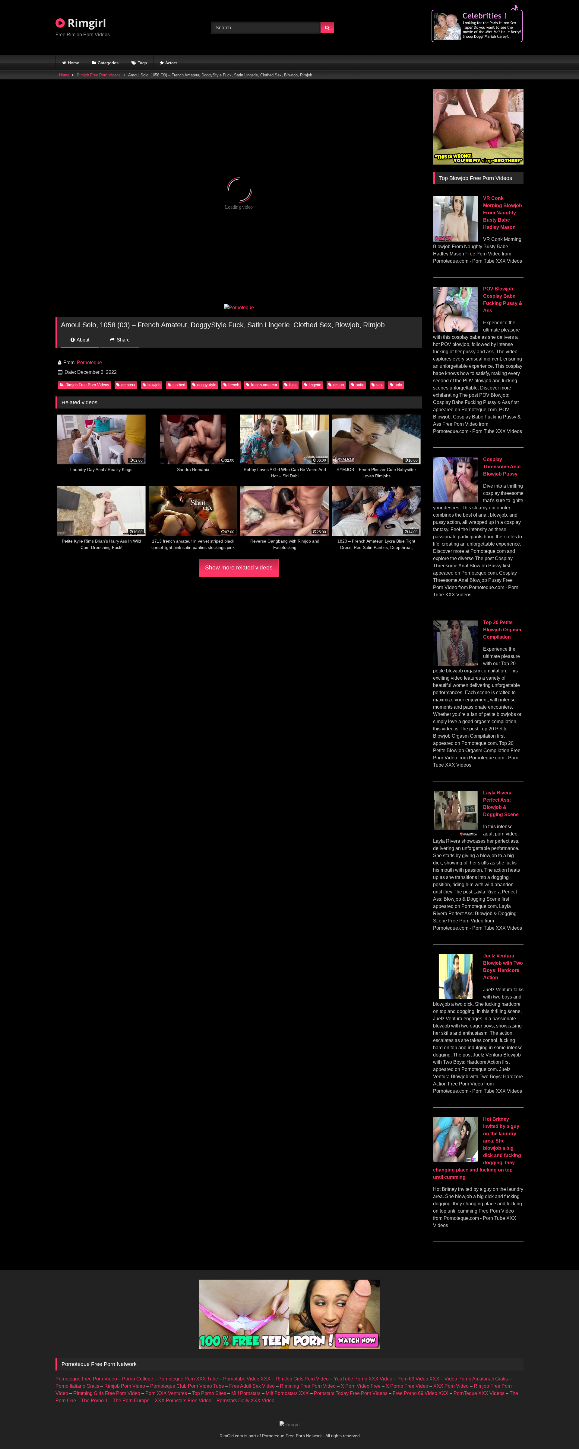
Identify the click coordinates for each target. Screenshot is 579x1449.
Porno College (137, 1378)
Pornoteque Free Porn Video (86, 1378)
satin (360, 385)
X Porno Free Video (407, 1386)
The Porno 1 (94, 1400)
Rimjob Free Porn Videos (99, 75)
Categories (108, 62)
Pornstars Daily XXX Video (245, 1400)
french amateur (264, 385)
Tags (142, 62)
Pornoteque (89, 362)
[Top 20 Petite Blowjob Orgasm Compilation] (455, 664)
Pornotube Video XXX (247, 1378)
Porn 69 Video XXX (418, 1378)
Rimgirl (85, 22)
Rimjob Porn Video (124, 1386)
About (82, 339)
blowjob (153, 385)
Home (73, 62)
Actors (171, 62)
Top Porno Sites (209, 1393)
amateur (128, 385)
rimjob (338, 385)
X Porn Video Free (361, 1386)
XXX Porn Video (451, 1386)
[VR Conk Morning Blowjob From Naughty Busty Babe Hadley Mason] (455, 239)
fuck (293, 385)
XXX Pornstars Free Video (183, 1400)
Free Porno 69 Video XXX (420, 1393)
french (233, 385)
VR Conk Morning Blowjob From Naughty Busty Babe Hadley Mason (502, 213)
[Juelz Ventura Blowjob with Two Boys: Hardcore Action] (455, 997)
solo (398, 385)
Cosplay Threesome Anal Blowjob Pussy (501, 466)
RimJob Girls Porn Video (302, 1378)
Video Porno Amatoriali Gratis (476, 1378)
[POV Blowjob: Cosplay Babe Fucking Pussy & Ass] (455, 330)
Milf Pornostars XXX (287, 1393)
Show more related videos (239, 567)
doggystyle (206, 385)
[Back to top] (560, 1431)
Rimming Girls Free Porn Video (106, 1393)
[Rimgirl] (290, 1424)
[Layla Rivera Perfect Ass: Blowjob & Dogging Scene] (455, 834)
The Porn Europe (131, 1400)
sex (379, 385)
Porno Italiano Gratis (77, 1386)
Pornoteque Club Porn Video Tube (187, 1386)
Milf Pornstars (246, 1393)
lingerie (315, 385)
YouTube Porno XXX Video (363, 1378)
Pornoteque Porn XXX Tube (188, 1378)
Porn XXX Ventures (166, 1393)
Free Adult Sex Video (252, 1386)
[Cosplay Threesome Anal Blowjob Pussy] (455, 500)
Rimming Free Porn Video (308, 1386)
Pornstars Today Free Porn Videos (351, 1393)
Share (122, 339)
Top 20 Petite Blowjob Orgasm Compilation (502, 630)
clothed (178, 385)
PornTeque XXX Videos (479, 1393)
